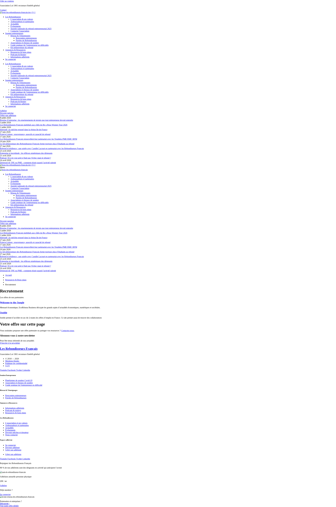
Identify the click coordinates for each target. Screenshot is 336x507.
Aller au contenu (7, 1)
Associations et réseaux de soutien (24, 43)
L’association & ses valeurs (21, 19)
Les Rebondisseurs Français (19, 348)
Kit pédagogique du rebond (21, 47)
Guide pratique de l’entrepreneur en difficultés (29, 45)
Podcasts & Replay (18, 54)
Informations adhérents (19, 57)
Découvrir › (5, 504)
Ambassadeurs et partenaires (22, 21)
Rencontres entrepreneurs (26, 38)
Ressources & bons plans (20, 52)
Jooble (3, 312)
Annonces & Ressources (15, 50)
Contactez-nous (67, 330)
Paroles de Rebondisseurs (26, 40)
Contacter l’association (19, 31)
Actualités (14, 24)
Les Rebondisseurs (13, 17)
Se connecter (10, 59)
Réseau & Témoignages (20, 36)
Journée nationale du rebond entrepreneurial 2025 (30, 29)
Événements (15, 26)
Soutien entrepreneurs (14, 33)
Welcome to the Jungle (12, 302)
